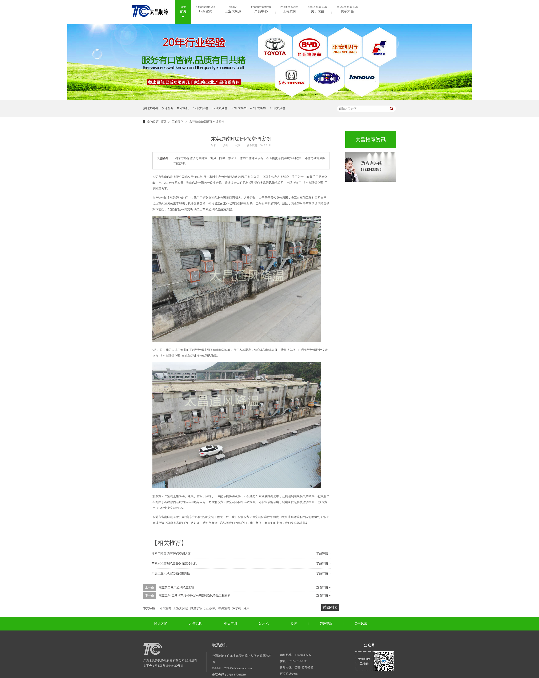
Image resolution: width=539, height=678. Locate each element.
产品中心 (261, 9)
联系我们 (219, 645)
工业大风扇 (233, 9)
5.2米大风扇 (239, 108)
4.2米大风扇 (258, 108)
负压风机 (210, 608)
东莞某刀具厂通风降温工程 (176, 587)
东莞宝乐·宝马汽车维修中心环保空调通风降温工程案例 (195, 595)
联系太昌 (347, 9)
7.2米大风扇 (200, 108)
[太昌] (150, 15)
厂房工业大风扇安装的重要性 (171, 573)
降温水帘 (196, 608)
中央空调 (224, 608)
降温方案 (160, 623)
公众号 (369, 645)
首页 (183, 9)
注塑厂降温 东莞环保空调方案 (171, 553)
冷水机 (236, 608)
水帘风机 (183, 108)
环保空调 (205, 9)
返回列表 (330, 607)
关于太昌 (317, 9)
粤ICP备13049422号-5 (169, 665)
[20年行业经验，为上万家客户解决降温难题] (269, 98)
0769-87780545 (304, 667)
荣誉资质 (326, 623)
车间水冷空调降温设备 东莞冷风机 (174, 563)
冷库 (246, 608)
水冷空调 (167, 108)
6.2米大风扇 (219, 108)
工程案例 (289, 9)
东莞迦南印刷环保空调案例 (206, 121)
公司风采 (361, 623)
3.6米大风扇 (277, 108)
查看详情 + (323, 587)
